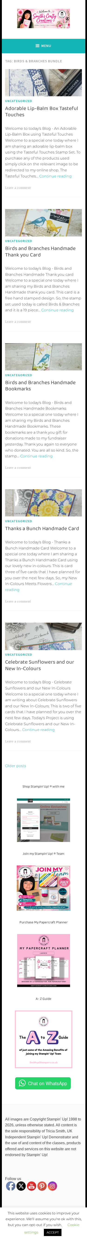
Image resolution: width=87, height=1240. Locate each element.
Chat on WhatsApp (47, 1083)
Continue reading (55, 176)
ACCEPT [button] (53, 1232)
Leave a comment (18, 188)
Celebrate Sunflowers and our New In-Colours (39, 665)
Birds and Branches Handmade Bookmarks (40, 385)
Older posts (15, 766)
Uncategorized (18, 101)
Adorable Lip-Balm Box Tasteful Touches (41, 111)
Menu (46, 45)
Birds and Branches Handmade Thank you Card (40, 251)
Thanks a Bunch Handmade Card (42, 528)
